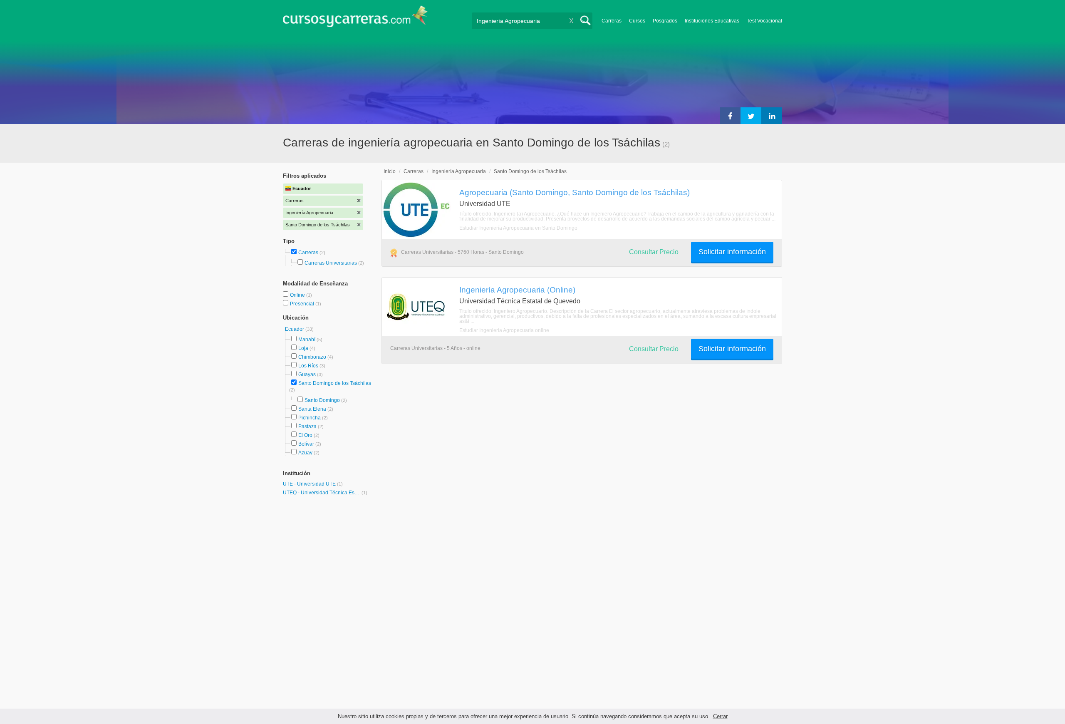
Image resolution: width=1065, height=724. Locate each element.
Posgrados (665, 20)
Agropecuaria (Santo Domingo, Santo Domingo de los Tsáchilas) (574, 192)
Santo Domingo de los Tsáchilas (334, 383)
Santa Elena (312, 409)
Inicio (390, 171)
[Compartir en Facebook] (730, 115)
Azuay (305, 453)
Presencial (302, 304)
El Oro (305, 435)
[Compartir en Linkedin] (771, 115)
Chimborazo (312, 357)
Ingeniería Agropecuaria (458, 171)
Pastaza (307, 426)
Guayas (307, 374)
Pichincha (309, 418)
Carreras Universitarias (331, 263)
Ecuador (295, 329)
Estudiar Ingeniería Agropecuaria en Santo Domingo (518, 228)
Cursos (637, 20)
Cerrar (720, 716)
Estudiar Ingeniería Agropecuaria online (504, 330)
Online (298, 295)
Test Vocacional (764, 20)
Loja (303, 348)
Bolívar (306, 444)
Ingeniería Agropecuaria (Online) (517, 289)
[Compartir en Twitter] (751, 115)
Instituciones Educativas (712, 20)
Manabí (306, 339)
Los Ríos (308, 366)
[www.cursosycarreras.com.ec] (355, 18)
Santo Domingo (322, 400)
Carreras (612, 20)
